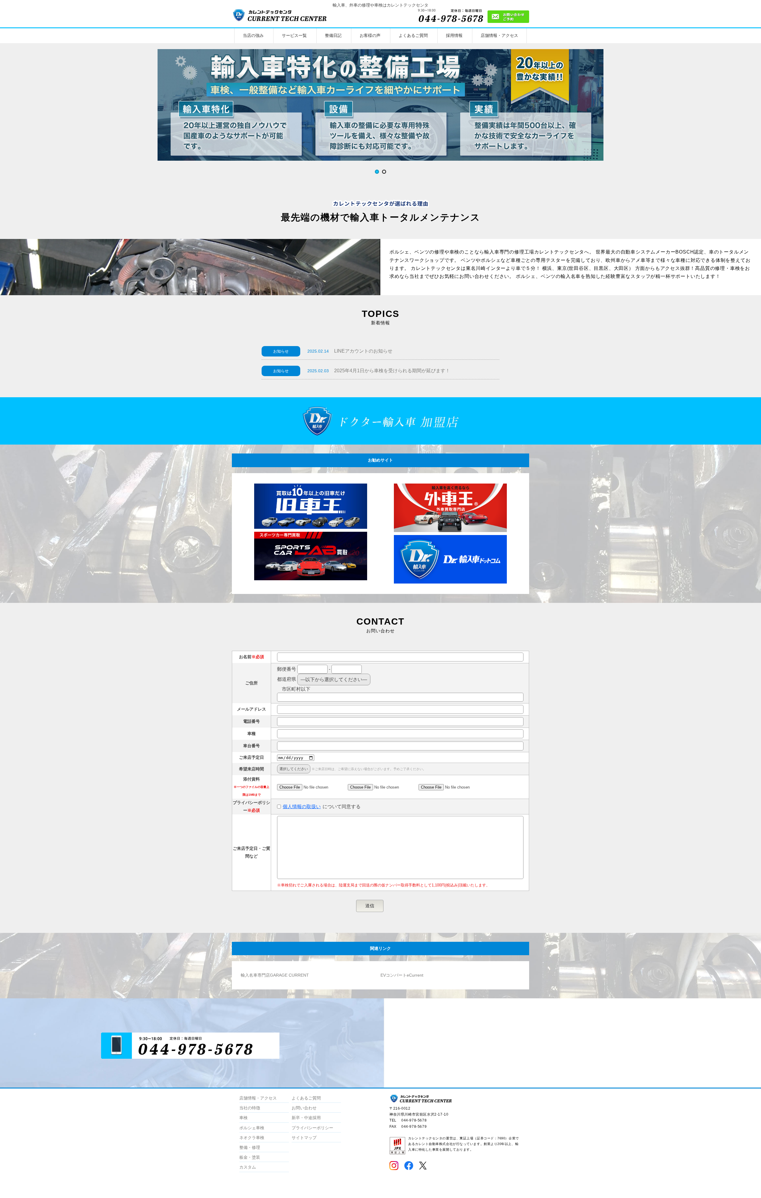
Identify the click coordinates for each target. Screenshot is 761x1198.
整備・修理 (249, 1147)
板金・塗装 (249, 1157)
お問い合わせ (304, 1107)
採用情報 (454, 35)
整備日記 (333, 35)
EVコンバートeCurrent (401, 975)
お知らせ (281, 351)
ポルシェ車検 (251, 1127)
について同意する (322, 806)
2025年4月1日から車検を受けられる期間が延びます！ (392, 370)
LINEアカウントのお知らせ (363, 351)
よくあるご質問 (413, 35)
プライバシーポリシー (312, 1127)
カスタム (247, 1167)
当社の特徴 (249, 1107)
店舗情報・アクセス (499, 35)
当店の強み (253, 35)
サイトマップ (304, 1137)
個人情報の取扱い (302, 806)
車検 (243, 1117)
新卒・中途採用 (306, 1117)
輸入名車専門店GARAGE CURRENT (275, 975)
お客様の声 (370, 35)
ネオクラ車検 (251, 1137)
